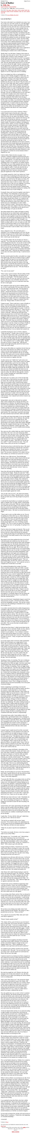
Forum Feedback (12, 6)
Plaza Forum (3, 1126)
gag (28, 10)
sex (22, 11)
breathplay (16, 11)
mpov (10, 10)
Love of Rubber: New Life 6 (12, 15)
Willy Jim (6, 5)
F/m (7, 10)
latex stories (15, 1131)
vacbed (28, 11)
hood (26, 10)
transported (3, 11)
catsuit (22, 10)
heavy (16, 10)
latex (13, 10)
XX (4, 12)
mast (20, 11)
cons (2, 12)
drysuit (11, 11)
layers (19, 10)
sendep (8, 11)
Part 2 (7, 1122)
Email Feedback (4, 6)
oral (25, 11)
